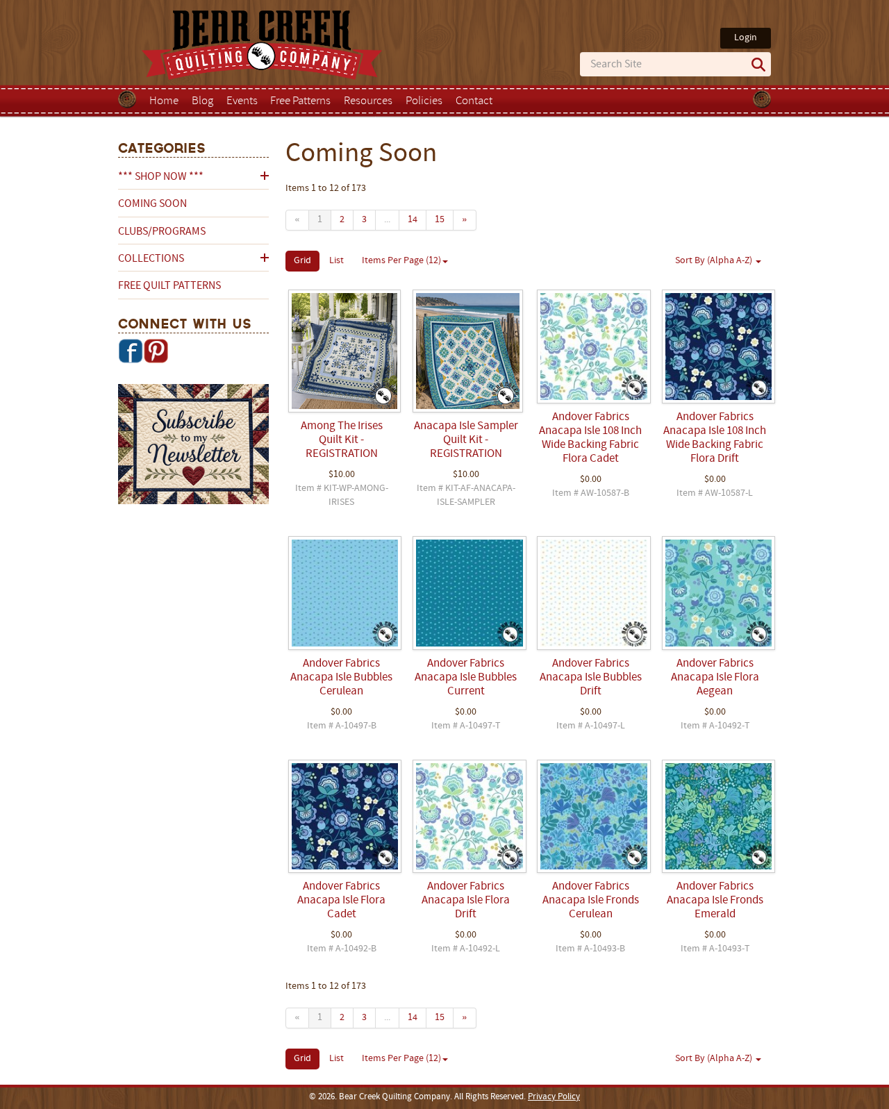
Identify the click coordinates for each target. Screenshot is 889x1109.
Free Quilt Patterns (169, 286)
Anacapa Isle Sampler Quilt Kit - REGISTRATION (466, 440)
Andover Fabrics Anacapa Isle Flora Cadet (341, 901)
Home (163, 101)
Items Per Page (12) (401, 261)
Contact (474, 101)
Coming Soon (152, 204)
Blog (202, 101)
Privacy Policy (554, 1097)
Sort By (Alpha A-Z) (714, 261)
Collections (151, 259)
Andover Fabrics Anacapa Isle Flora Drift (466, 901)
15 (439, 220)
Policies (424, 101)
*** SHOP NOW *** (160, 177)
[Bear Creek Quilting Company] (193, 446)
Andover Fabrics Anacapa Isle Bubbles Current (466, 678)
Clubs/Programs (162, 231)
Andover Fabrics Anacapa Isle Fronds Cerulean (590, 901)
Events (242, 101)
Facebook (130, 350)
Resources (368, 101)
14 (412, 220)
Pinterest (155, 350)
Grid (302, 261)
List (336, 261)
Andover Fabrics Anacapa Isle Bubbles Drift (591, 678)
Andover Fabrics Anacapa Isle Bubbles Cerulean (341, 678)
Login (745, 38)
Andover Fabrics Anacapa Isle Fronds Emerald (715, 901)
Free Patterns (300, 101)
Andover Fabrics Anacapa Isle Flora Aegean (715, 678)
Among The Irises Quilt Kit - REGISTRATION (342, 440)
